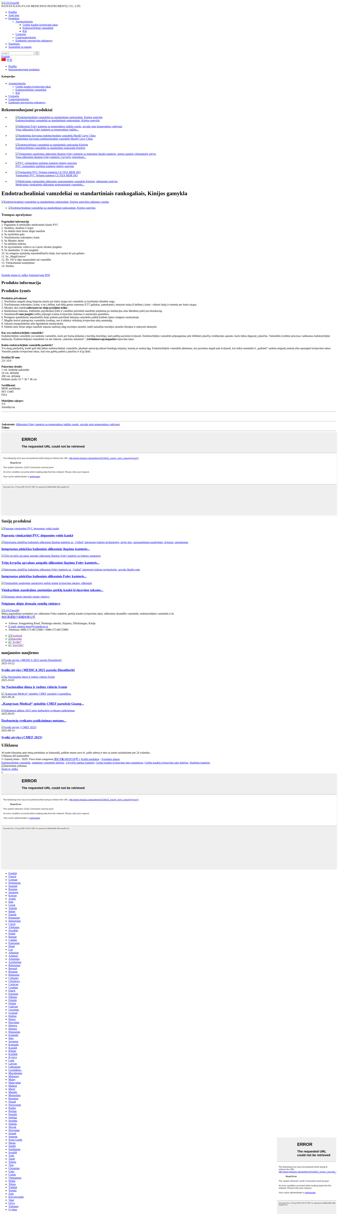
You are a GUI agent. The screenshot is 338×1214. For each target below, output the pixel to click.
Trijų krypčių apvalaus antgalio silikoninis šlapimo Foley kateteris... (50, 563)
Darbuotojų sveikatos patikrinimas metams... (33, 720)
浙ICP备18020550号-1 (67, 759)
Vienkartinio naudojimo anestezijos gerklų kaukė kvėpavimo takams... (52, 590)
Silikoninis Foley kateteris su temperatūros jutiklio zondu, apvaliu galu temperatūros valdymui (68, 424)
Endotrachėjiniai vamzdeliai (38, 27)
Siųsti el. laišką (9, 769)
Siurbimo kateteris (200, 762)
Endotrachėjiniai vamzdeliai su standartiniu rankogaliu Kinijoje (50, 147)
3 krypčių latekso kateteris (79, 762)
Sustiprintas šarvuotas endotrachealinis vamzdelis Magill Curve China (54, 138)
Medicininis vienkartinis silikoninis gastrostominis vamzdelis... (49, 184)
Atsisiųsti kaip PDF (39, 275)
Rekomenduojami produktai (23, 69)
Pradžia (12, 12)
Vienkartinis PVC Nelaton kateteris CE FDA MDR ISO (46, 175)
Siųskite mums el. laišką (14, 275)
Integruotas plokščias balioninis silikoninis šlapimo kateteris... (45, 549)
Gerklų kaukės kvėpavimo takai (40, 24)
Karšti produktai (90, 759)
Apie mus (13, 15)
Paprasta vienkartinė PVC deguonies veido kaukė (37, 535)
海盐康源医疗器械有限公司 (18, 616)
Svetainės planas (110, 759)
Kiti (25, 31)
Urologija (20, 34)
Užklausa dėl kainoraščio (15, 755)
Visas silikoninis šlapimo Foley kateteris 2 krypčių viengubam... (50, 157)
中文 (9, 59)
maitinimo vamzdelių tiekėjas (48, 762)
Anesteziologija (24, 21)
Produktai (13, 18)
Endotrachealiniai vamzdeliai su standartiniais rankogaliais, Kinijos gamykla (57, 120)
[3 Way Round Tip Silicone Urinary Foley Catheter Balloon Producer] (51, 555)
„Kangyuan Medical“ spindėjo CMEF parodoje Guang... (42, 703)
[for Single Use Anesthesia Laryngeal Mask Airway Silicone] (46, 583)
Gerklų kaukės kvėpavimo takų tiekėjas (166, 762)
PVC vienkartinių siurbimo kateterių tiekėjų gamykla (44, 166)
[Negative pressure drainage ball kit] (25, 596)
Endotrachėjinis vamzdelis (15, 762)
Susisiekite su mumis (20, 46)
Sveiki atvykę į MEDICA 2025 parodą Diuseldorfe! (38, 670)
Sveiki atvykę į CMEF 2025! (21, 737)
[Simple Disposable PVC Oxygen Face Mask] (30, 528)
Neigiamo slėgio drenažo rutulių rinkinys (30, 603)
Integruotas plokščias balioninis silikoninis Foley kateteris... (44, 576)
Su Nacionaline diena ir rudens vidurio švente (34, 687)
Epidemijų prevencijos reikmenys (33, 40)
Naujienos (14, 43)
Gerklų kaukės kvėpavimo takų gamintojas (119, 762)
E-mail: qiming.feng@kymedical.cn (28, 626)
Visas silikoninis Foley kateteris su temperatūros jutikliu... (47, 129)
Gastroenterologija (25, 37)
